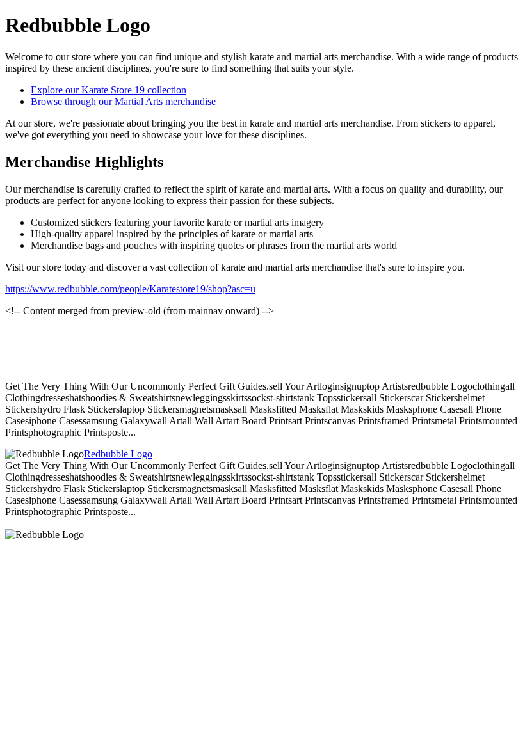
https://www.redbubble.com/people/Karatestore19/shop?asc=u (130, 288)
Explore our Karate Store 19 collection (108, 89)
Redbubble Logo (118, 454)
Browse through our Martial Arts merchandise (123, 101)
